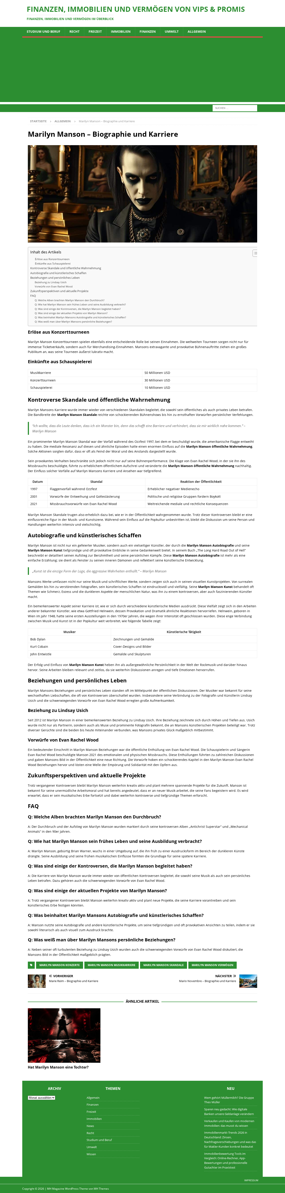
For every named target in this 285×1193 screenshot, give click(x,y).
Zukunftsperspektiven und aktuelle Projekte (59, 291)
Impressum (251, 1180)
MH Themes (101, 1189)
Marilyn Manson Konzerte (59, 965)
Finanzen (148, 31)
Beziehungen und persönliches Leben (55, 278)
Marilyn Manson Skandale (163, 965)
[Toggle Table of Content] (254, 253)
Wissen (91, 1154)
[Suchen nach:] (235, 108)
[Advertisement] (142, 71)
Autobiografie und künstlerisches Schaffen (58, 273)
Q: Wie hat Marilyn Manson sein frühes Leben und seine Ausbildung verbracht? (80, 304)
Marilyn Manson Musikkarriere (111, 965)
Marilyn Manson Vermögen (212, 965)
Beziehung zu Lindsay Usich (51, 282)
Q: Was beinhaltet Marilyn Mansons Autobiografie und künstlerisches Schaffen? (80, 317)
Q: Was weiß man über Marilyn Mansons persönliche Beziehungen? (73, 321)
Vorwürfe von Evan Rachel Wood (54, 286)
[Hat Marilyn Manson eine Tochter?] (64, 1035)
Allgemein (197, 31)
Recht (74, 31)
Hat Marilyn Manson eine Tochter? (58, 1067)
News (90, 1126)
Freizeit (95, 31)
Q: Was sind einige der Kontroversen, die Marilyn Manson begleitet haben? (78, 309)
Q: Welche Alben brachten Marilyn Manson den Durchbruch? (69, 300)
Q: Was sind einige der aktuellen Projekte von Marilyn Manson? (71, 313)
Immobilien (120, 31)
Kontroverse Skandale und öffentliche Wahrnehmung (65, 268)
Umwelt (172, 31)
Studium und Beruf (43, 31)
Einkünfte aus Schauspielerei (53, 263)
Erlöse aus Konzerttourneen (52, 259)
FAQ (33, 296)
